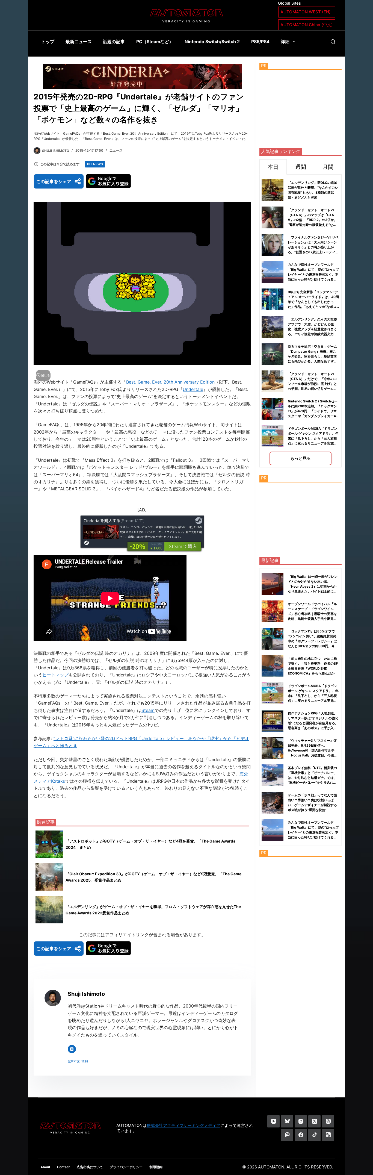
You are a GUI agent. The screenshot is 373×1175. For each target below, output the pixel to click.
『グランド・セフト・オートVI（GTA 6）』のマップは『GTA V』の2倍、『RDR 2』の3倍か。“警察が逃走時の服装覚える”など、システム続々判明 (312, 220)
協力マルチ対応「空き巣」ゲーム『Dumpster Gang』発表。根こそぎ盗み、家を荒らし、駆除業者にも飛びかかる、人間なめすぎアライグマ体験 (312, 356)
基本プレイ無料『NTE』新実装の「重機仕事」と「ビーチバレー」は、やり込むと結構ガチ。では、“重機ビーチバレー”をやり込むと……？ (312, 778)
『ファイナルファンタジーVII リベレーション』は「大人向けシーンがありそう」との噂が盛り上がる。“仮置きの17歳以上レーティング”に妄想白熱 (313, 247)
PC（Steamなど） (154, 41)
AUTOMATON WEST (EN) (305, 11)
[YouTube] (273, 1121)
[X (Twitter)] (314, 1121)
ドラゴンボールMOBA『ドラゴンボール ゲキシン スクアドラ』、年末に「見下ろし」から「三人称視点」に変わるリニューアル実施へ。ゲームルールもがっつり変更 (313, 438)
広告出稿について (90, 1167)
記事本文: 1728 (78, 1061)
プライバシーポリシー (126, 1167)
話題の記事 (114, 41)
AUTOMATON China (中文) (306, 24)
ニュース (116, 150)
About (45, 1167)
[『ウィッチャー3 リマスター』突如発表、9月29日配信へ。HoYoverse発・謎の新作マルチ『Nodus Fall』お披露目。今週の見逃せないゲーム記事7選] (272, 748)
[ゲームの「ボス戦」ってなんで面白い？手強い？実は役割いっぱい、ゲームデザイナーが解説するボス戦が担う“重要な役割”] (272, 803)
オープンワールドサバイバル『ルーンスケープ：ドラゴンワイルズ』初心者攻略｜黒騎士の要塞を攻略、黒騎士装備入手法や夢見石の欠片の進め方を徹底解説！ (312, 614)
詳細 (285, 41)
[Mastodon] (287, 1135)
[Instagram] (301, 1121)
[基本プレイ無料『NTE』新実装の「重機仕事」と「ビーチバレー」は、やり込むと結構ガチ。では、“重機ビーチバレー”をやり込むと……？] (272, 775)
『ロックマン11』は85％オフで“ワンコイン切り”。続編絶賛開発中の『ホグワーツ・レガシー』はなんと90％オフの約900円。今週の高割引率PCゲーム (313, 641)
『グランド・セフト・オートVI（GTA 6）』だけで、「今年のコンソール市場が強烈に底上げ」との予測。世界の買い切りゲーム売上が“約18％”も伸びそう (312, 384)
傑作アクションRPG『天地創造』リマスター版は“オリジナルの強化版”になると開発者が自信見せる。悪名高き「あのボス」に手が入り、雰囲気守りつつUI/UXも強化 (313, 723)
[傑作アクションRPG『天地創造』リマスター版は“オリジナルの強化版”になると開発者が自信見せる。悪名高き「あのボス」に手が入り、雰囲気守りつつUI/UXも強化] (272, 721)
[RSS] (328, 1135)
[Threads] (328, 1121)
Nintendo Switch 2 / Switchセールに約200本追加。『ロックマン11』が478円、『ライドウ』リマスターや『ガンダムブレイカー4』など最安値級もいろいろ (313, 411)
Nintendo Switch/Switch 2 (212, 41)
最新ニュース (79, 41)
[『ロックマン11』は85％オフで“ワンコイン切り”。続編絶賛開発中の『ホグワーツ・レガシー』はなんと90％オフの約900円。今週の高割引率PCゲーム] (272, 639)
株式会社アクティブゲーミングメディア (183, 1125)
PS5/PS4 (260, 41)
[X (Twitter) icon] (72, 1049)
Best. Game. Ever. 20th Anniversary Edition (170, 382)
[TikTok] (314, 1135)
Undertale (193, 389)
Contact (63, 1167)
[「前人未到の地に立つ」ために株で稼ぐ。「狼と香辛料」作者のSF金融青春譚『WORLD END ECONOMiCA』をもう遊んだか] (272, 666)
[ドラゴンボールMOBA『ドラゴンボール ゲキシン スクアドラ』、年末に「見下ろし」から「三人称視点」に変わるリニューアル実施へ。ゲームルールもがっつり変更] (272, 693)
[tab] (273, 167)
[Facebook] (301, 1135)
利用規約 (155, 1167)
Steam (148, 710)
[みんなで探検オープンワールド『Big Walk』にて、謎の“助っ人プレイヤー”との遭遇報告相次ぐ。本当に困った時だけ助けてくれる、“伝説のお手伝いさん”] (272, 830)
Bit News (95, 164)
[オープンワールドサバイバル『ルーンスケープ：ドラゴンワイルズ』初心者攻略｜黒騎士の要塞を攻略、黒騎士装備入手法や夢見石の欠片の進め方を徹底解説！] (272, 611)
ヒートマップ (55, 675)
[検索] (333, 41)
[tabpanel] (300, 320)
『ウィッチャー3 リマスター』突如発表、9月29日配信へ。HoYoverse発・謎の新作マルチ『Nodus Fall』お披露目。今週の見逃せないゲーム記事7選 (312, 750)
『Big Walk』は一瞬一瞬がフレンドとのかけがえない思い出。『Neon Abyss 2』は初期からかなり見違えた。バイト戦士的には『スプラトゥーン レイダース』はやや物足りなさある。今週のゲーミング (313, 591)
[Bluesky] (287, 1121)
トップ (47, 41)
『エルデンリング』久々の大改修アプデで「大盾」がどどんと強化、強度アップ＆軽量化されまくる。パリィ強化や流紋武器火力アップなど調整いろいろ (312, 329)
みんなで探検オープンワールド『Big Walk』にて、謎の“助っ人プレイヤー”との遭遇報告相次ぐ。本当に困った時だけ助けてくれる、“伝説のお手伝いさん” (313, 274)
